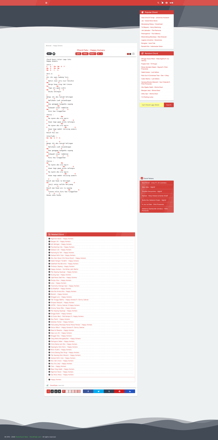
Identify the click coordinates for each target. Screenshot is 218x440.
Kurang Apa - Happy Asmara (61, 275)
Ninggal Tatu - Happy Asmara (61, 336)
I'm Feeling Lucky (147, 97)
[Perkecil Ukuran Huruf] (56, 391)
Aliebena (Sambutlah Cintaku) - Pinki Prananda (155, 209)
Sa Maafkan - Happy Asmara (61, 288)
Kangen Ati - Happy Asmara (60, 241)
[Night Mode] (171, 2)
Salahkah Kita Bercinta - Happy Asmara (64, 264)
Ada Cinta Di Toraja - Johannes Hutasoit (155, 17)
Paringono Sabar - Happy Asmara (62, 341)
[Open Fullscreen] (48, 391)
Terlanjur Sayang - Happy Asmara (62, 266)
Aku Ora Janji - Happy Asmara (61, 363)
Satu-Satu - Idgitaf (148, 187)
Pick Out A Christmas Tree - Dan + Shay (155, 75)
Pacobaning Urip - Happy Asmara (62, 247)
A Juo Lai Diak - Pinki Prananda (153, 204)
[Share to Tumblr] (109, 391)
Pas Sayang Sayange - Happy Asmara (64, 272)
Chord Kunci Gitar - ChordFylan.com (28, 437)
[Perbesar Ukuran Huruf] (52, 391)
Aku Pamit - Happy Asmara (60, 319)
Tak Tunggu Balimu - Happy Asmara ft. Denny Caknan (70, 300)
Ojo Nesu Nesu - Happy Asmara (62, 375)
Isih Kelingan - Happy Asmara (61, 244)
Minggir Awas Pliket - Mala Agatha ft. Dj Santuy (155, 59)
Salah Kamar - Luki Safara (150, 72)
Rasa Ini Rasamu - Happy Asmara (62, 330)
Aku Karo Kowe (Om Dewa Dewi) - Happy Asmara (68, 258)
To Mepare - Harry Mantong (151, 27)
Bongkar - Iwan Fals (148, 43)
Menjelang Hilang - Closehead (151, 24)
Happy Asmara (56, 379)
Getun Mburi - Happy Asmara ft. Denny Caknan (67, 327)
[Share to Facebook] (88, 391)
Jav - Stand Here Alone (149, 21)
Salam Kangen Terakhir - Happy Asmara (65, 261)
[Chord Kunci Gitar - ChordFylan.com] (103, 2)
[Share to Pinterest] (119, 391)
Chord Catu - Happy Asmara (91, 50)
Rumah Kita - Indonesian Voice (152, 46)
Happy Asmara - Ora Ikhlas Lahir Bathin (64, 269)
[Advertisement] (90, 26)
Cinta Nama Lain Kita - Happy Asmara (64, 344)
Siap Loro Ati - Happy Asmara (61, 333)
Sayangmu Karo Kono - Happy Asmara (64, 347)
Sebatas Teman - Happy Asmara (62, 322)
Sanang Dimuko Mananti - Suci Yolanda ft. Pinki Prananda (155, 83)
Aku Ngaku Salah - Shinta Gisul (152, 87)
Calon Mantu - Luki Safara (150, 79)
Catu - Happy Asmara (58, 366)
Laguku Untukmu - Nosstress (151, 40)
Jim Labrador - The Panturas (151, 30)
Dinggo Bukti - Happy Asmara (61, 313)
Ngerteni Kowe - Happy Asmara (62, 238)
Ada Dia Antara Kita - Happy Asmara (63, 291)
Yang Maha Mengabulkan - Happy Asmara (66, 338)
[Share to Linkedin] (130, 391)
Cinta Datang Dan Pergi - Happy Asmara (65, 352)
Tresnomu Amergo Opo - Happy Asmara (65, 286)
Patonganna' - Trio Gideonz (150, 33)
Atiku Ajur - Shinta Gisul (149, 94)
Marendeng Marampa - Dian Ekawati (154, 37)
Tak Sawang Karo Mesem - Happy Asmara (65, 355)
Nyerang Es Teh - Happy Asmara (62, 252)
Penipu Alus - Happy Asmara (61, 280)
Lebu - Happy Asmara (58, 283)
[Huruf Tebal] (59, 391)
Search (168, 105)
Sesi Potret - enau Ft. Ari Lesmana (154, 183)
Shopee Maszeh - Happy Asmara (62, 302)
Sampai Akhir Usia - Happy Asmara (63, 255)
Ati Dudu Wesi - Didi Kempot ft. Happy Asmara (67, 316)
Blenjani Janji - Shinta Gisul (150, 90)
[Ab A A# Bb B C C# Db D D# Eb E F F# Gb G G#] (100, 53)
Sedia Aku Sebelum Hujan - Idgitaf (154, 200)
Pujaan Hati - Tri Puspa (149, 64)
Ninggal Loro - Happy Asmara (61, 297)
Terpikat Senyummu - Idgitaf (152, 191)
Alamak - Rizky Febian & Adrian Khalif (155, 196)
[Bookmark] (133, 54)
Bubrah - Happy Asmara (59, 294)
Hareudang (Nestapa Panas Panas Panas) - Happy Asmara (71, 325)
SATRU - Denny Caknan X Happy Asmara (65, 305)
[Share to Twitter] (98, 391)
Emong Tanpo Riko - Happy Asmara (63, 308)
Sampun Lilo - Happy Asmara (61, 250)
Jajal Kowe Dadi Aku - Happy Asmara (64, 277)
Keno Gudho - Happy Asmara (61, 350)
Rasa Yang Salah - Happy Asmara (62, 369)
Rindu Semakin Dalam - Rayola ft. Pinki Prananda (154, 68)
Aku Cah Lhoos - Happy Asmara (62, 361)
